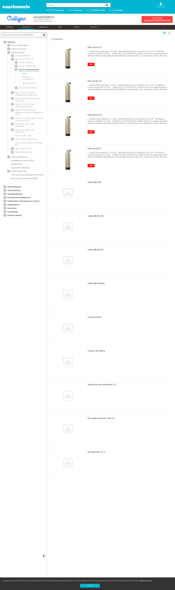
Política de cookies (145, 580)
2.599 (75, 10)
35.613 (115, 10)
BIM (60, 27)
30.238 (95, 10)
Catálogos (43, 27)
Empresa (9, 27)
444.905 (55, 10)
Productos (26, 27)
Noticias (93, 27)
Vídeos (76, 27)
